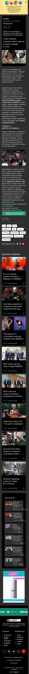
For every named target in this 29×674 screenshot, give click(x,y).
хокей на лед (6, 229)
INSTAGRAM (8, 206)
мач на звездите (7, 236)
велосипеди (14, 232)
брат (14, 229)
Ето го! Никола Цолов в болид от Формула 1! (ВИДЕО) (12, 276)
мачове (23, 232)
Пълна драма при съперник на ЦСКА (17, 560)
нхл (4, 226)
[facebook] (4, 651)
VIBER (12, 202)
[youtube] (14, 651)
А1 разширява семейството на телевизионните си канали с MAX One (17, 516)
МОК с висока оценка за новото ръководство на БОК (12, 393)
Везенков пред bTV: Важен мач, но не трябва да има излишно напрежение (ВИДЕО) (17, 550)
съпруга (20, 229)
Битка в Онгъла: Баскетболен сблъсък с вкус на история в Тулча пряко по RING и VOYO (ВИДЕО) (17, 538)
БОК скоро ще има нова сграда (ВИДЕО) (13, 365)
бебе (14, 226)
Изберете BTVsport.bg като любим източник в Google (15, 213)
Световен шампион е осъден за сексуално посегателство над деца (12, 306)
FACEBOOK (17, 210)
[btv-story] (8, 612)
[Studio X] (16, 672)
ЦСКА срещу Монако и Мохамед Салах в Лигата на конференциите (17, 504)
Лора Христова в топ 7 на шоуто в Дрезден (13, 422)
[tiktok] (9, 651)
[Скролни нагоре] (24, 651)
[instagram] (19, 651)
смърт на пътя (18, 236)
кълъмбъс (5, 232)
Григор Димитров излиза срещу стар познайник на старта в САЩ (17, 527)
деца (9, 226)
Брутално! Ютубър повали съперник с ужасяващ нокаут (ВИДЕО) (11, 451)
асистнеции (6, 239)
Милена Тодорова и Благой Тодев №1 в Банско (11, 481)
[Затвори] (26, 2)
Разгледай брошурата (13, 573)
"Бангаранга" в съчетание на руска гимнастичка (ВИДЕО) (13, 336)
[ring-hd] (20, 612)
